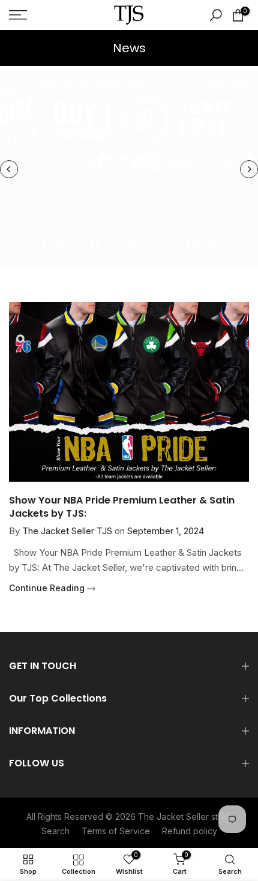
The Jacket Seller (173, 816)
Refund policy (189, 831)
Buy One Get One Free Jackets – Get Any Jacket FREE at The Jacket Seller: (129, 238)
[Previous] (9, 169)
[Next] (249, 169)
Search (55, 831)
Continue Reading (48, 588)
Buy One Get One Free (149, 214)
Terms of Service (116, 831)
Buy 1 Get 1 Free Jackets (156, 202)
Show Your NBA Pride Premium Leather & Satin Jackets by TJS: (122, 506)
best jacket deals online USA (169, 189)
